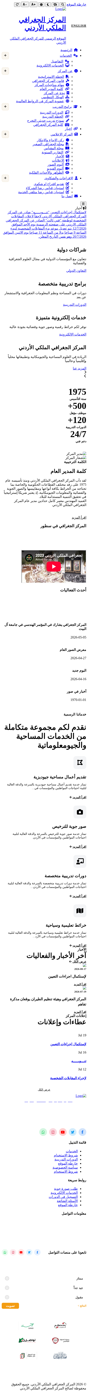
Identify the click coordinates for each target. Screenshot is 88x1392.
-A (25, 4)
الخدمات (66, 55)
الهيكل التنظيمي (52, 97)
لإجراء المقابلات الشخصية (68, 1078)
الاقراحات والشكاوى (58, 178)
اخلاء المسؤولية (44, 1377)
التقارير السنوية (52, 152)
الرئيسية (66, 50)
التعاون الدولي (76, 270)
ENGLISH (78, 25)
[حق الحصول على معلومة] (28, 1355)
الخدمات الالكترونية (50, 65)
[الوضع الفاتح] (41, 4)
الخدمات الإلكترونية (72, 334)
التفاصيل (57, 61)
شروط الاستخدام (66, 1155)
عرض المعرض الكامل (20, 710)
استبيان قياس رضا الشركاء (45, 188)
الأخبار (59, 156)
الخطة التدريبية (52, 116)
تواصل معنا (47, 334)
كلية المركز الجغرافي (48, 124)
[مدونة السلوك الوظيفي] (61, 1340)
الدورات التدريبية (51, 112)
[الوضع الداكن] (48, 4)
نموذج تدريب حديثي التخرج (45, 120)
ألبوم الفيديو (55, 168)
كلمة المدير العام (51, 89)
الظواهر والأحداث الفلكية (46, 172)
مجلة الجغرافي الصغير (48, 144)
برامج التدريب (62, 106)
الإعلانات (58, 160)
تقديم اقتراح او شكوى (49, 184)
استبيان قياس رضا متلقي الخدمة (41, 192)
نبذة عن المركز (54, 93)
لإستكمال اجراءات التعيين (68, 212)
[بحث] (63, 4)
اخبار (68, 129)
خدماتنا (63, 368)
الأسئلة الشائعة (67, 1201)
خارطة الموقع (76, 4)
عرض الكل (79, 961)
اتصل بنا (67, 196)
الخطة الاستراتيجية (51, 77)
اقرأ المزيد (79, 517)
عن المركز (65, 71)
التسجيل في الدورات (63, 1197)
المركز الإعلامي (62, 134)
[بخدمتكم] (61, 1325)
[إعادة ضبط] (17, 4)
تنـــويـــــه (78, 1061)
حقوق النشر (36, 1369)
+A (33, 4)
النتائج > (82, 1305)
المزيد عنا (79, 368)
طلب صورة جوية (66, 1188)
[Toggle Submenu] (5, 55)
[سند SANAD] (28, 1325)
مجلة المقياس (54, 148)
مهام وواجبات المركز (49, 85)
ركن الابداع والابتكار (50, 140)
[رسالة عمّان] (61, 1355)
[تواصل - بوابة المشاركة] (28, 1340)
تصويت (10, 1305)
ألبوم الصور (56, 164)
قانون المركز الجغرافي (48, 81)
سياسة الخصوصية (65, 1167)
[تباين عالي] (55, 4)
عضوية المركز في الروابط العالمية (40, 101)
